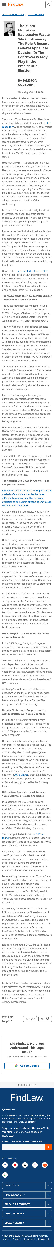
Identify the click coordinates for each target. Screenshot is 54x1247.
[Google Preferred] (5, 1175)
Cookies (42, 1239)
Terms (5, 1239)
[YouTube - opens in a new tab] (15, 1165)
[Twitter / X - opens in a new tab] (25, 1165)
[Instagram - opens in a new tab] (35, 1165)
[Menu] (4, 4)
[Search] (48, 4)
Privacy (16, 1239)
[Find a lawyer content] (48, 1195)
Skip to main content (27, 3)
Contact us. (30, 1121)
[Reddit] (45, 1165)
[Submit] (48, 1147)
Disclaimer (29, 1239)
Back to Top (28, 1085)
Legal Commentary (36, 15)
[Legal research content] (48, 1213)
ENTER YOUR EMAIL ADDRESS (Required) (22, 1141)
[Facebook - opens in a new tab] (5, 1165)
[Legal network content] (48, 1223)
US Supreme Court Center (13, 15)
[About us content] (48, 1185)
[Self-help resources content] (48, 1204)
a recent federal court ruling (33, 271)
